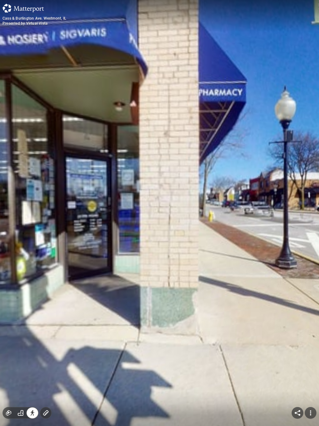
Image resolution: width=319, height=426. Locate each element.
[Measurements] (46, 413)
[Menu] (311, 413)
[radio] (9, 413)
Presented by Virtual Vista (25, 23)
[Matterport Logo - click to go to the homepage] (23, 8)
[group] (20, 413)
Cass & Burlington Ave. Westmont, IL (34, 18)
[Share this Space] (297, 413)
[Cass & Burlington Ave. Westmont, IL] (159, 213)
